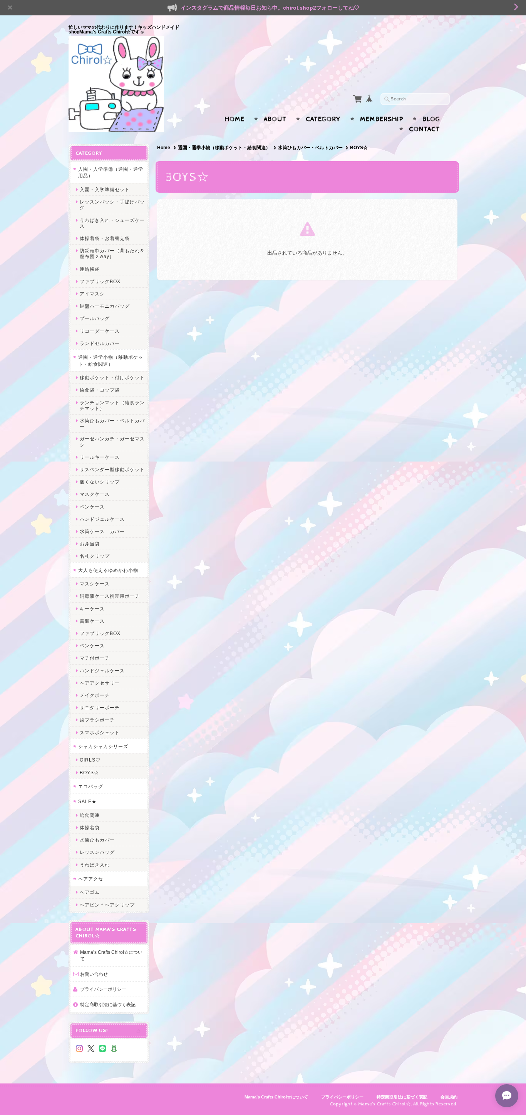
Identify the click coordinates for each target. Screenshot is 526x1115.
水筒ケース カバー (102, 531)
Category (323, 119)
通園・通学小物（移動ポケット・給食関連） (224, 147)
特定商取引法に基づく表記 (108, 1004)
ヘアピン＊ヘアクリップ (107, 904)
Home (234, 119)
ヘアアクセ (90, 878)
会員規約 (449, 1097)
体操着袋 (90, 827)
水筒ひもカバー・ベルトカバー (310, 147)
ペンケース (92, 506)
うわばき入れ (95, 864)
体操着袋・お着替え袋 (105, 238)
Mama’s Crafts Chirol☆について (111, 956)
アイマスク (92, 293)
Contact (424, 129)
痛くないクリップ (100, 481)
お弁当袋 (90, 543)
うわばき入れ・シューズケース (112, 223)
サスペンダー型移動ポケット (112, 469)
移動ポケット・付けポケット (112, 377)
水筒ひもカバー (97, 839)
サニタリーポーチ (100, 707)
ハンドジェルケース (102, 519)
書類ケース (92, 620)
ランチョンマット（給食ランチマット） (112, 405)
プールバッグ (95, 318)
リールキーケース (100, 457)
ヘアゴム (90, 892)
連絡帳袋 (90, 269)
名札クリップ (95, 555)
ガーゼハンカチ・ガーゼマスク (112, 441)
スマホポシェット (100, 732)
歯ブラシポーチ (97, 719)
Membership (381, 119)
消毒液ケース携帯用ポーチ (110, 595)
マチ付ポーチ (95, 657)
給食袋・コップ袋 (100, 389)
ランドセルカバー (100, 343)
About (275, 119)
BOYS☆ (89, 772)
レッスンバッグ (97, 852)
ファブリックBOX (100, 281)
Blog (431, 119)
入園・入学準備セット (105, 189)
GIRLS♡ (90, 759)
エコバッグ (90, 786)
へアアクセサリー (100, 682)
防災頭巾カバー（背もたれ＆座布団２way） (112, 253)
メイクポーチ (95, 695)
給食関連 (90, 815)
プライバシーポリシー (103, 989)
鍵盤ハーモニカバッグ (105, 305)
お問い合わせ (94, 974)
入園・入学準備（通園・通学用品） (110, 172)
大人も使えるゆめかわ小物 (108, 570)
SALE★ (87, 801)
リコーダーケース (100, 330)
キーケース (92, 608)
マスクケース (95, 494)
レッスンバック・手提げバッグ (112, 204)
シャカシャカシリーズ (103, 746)
